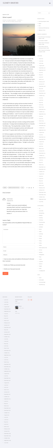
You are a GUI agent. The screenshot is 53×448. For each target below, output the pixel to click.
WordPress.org (42, 284)
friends (12, 21)
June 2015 (41, 100)
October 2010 (41, 171)
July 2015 (41, 97)
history (40, 243)
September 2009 (42, 199)
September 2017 (42, 70)
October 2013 (41, 127)
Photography (41, 254)
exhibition (41, 226)
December (41, 224)
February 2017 (42, 81)
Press (40, 256)
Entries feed (41, 279)
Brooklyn (41, 215)
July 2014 (41, 116)
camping (41, 217)
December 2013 (42, 123)
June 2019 (6, 302)
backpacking (41, 213)
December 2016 (42, 86)
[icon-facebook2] (29, 300)
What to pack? (7, 17)
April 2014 (41, 118)
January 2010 (41, 190)
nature (16, 21)
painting (40, 252)
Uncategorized (42, 270)
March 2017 (41, 79)
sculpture (41, 261)
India (39, 25)
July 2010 (41, 176)
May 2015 (41, 102)
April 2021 (41, 58)
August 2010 (41, 173)
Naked (40, 23)
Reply (32, 198)
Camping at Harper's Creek (19, 300)
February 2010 (42, 187)
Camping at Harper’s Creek (44, 21)
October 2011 (41, 155)
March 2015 (41, 107)
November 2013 (42, 125)
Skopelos (4, 187)
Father (40, 231)
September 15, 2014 (6, 14)
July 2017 (41, 72)
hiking (40, 240)
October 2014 (41, 111)
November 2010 (42, 169)
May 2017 (41, 74)
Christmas (41, 220)
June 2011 (41, 160)
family (40, 229)
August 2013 (41, 132)
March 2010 (41, 185)
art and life (8, 21)
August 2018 (41, 65)
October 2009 (7, 438)
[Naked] (16, 307)
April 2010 (41, 183)
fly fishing (41, 233)
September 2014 (7, 355)
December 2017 (42, 67)
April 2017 (41, 77)
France (40, 236)
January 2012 (41, 150)
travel (19, 21)
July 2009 (41, 201)
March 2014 (41, 120)
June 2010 (41, 178)
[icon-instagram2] (31, 300)
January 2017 (41, 84)
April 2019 (41, 63)
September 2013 (42, 130)
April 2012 (41, 146)
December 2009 (42, 192)
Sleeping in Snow (42, 30)
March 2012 (41, 148)
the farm (40, 263)
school (40, 259)
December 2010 (7, 408)
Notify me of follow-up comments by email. (14, 265)
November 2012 (42, 139)
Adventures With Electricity (44, 27)
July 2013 (41, 134)
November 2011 (42, 153)
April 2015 (41, 104)
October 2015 (41, 95)
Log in (40, 277)
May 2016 (41, 88)
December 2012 (42, 137)
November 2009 (42, 194)
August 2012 (41, 141)
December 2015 (42, 93)
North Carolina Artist (43, 247)
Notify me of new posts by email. (12, 269)
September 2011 (42, 157)
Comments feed (42, 282)
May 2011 (41, 162)
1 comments (19, 20)
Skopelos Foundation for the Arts (14, 187)
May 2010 (41, 180)
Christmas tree (42, 222)
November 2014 (42, 109)
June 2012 (41, 143)
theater (40, 266)
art (39, 208)
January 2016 (41, 90)
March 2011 (41, 164)
